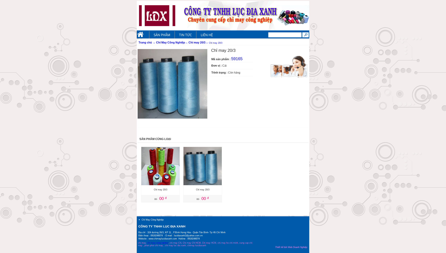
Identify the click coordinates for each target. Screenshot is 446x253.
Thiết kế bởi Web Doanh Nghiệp (291, 247)
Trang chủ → (147, 42)
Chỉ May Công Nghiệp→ (172, 42)
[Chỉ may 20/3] (160, 148)
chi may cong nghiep (157, 243)
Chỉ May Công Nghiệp (153, 219)
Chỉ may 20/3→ (198, 42)
